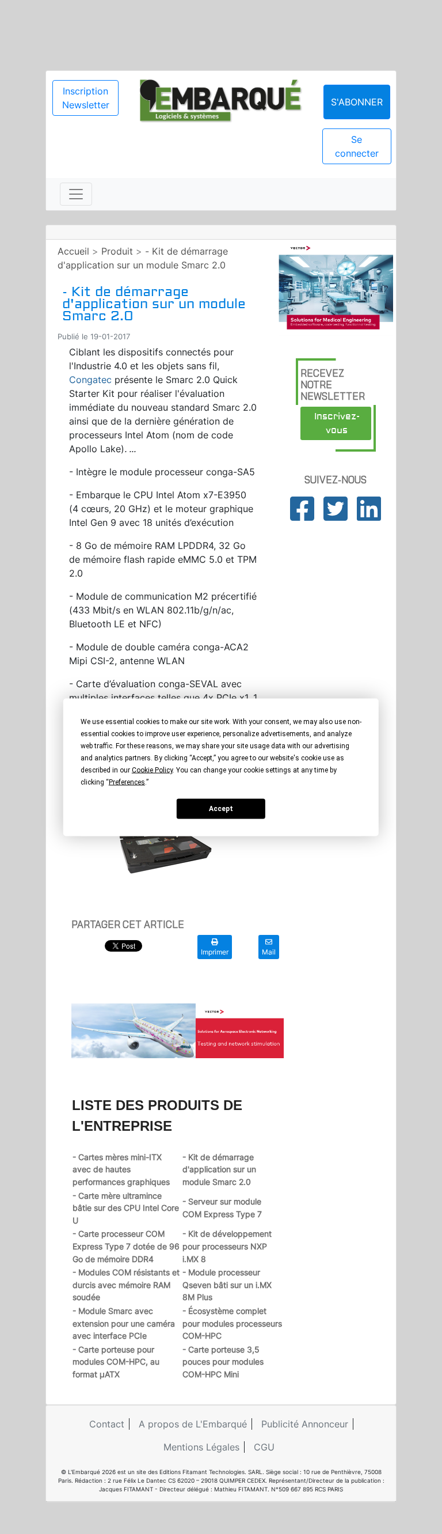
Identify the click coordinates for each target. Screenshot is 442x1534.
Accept (221, 809)
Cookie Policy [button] (152, 770)
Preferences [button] (127, 782)
